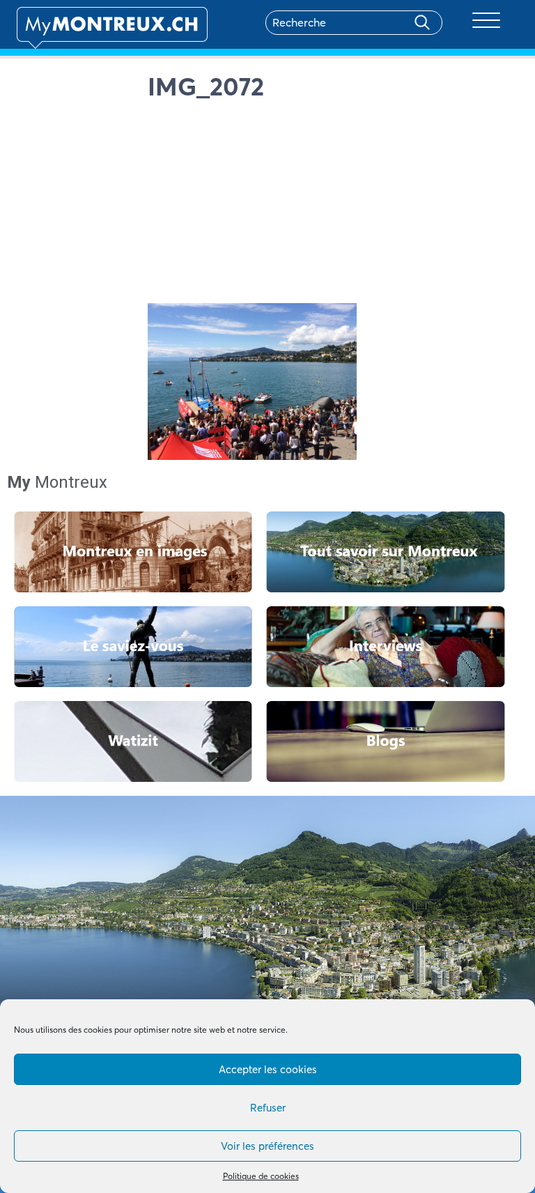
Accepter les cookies (268, 1069)
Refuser (268, 1107)
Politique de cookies (261, 1176)
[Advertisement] (333, 205)
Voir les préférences (267, 1146)
